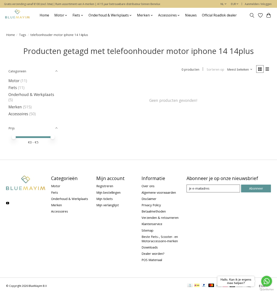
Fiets (12, 87)
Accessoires (18, 113)
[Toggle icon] (252, 15)
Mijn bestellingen (108, 192)
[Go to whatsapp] (266, 281)
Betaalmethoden (154, 211)
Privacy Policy (151, 205)
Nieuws (191, 15)
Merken (15, 106)
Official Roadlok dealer (219, 15)
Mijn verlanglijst (107, 205)
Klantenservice (152, 224)
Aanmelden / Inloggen (258, 4)
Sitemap (147, 230)
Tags (22, 34)
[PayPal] (204, 286)
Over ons (148, 186)
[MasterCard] (211, 286)
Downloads (150, 247)
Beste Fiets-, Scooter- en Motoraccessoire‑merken (160, 238)
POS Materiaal (152, 260)
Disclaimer (149, 199)
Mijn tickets (104, 199)
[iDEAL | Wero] (197, 286)
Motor (13, 80)
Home (44, 15)
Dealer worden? (153, 253)
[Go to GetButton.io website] (267, 289)
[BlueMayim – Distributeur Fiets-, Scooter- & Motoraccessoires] (17, 15)
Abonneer (256, 188)
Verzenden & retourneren (160, 217)
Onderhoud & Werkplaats (31, 94)
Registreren (104, 186)
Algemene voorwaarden (159, 192)
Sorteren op (215, 69)
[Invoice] (190, 286)
